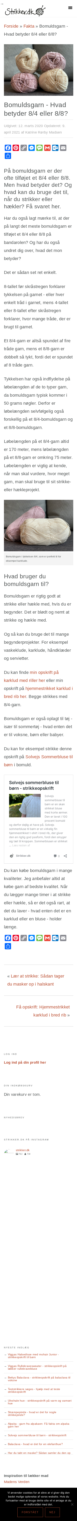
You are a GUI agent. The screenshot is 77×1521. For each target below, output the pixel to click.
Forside (11, 26)
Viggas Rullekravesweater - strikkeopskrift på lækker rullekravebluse (37, 1367)
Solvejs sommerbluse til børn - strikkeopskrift (37, 1435)
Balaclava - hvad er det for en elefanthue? (35, 1444)
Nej (52, 1512)
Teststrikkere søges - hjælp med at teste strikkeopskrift (34, 1390)
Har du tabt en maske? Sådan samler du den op (39, 1452)
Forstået (30, 1512)
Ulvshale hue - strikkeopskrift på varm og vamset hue (39, 1402)
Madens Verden (17, 1482)
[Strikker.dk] (25, 15)
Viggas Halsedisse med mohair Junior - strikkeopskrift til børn (33, 1356)
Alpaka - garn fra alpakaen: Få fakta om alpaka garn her (38, 1425)
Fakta (29, 26)
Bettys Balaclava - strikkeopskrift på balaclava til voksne (39, 1379)
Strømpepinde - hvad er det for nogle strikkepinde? (32, 1413)
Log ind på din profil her (25, 1062)
